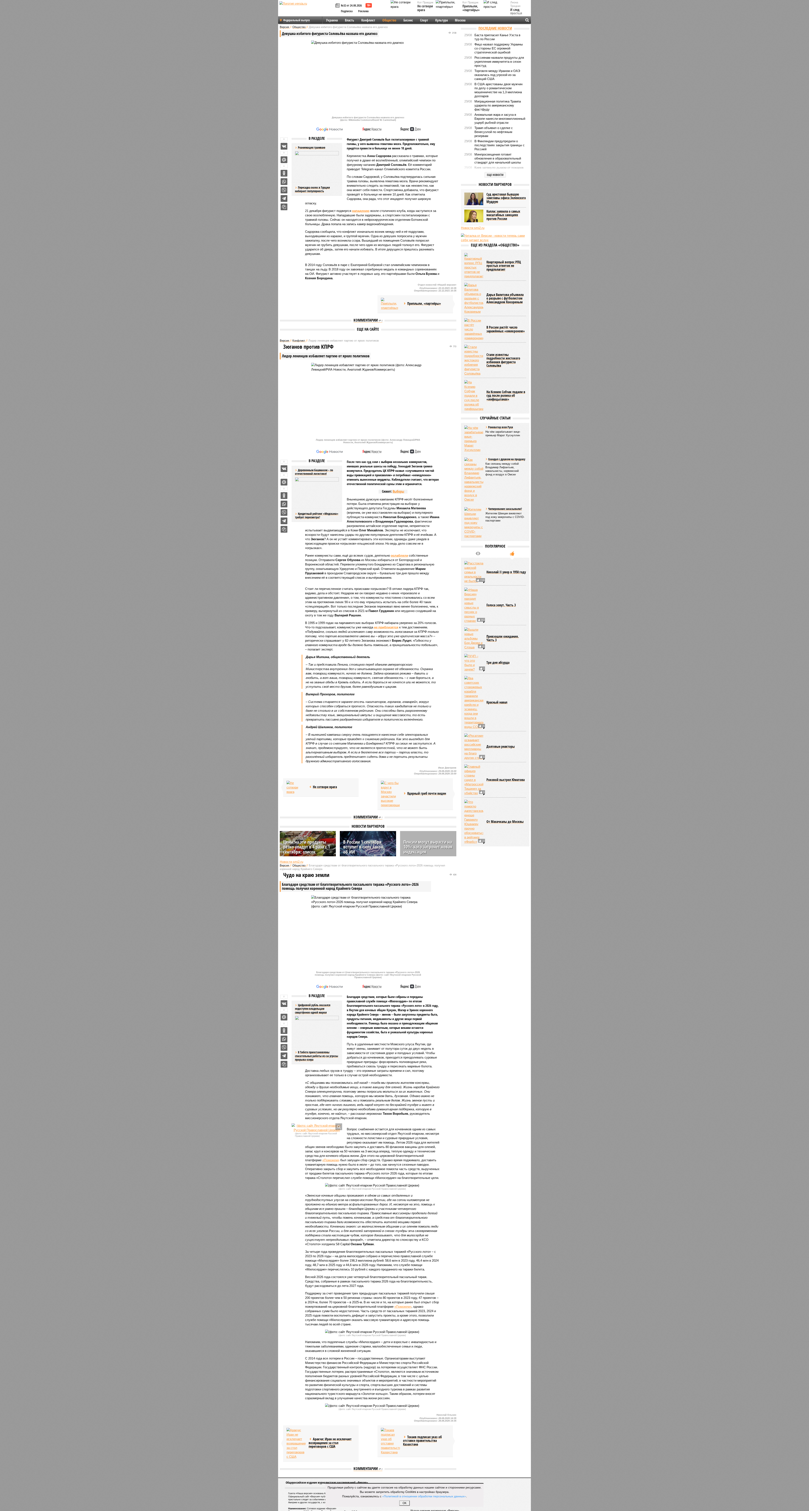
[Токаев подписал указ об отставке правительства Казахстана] (390, 1441)
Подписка (347, 11)
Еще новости (495, 175)
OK (405, 1503)
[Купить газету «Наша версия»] (338, 5)
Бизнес (408, 20)
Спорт (424, 20)
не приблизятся (386, 627)
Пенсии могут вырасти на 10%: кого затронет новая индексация (427, 847)
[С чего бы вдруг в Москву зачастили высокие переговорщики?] (390, 794)
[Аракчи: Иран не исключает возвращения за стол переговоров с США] (296, 1443)
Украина (332, 20)
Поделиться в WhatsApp (284, 181)
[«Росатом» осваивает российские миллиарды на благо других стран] (473, 746)
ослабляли (399, 555)
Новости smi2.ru (291, 861)
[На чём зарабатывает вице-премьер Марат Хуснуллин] (473, 439)
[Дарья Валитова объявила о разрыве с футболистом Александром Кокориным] (473, 298)
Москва (460, 20)
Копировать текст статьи (284, 207)
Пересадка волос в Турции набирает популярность (312, 189)
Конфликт (368, 20)
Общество (389, 20)
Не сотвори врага (425, 8)
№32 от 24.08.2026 (351, 5)
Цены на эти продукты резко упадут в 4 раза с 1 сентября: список (306, 847)
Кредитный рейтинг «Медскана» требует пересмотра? (316, 515)
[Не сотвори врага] (296, 787)
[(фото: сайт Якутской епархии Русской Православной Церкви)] (317, 1127)
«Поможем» (330, 1160)
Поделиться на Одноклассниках (284, 173)
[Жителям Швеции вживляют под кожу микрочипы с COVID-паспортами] (473, 522)
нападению (361, 211)
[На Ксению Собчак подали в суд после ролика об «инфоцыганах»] (473, 395)
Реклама (363, 11)
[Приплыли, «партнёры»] (390, 304)
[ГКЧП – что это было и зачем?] (473, 663)
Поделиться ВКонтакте (284, 146)
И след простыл (516, 11)
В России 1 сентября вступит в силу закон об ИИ (363, 847)
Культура (441, 20)
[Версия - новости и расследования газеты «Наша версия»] (306, 10)
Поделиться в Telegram (284, 198)
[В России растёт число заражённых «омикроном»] (473, 329)
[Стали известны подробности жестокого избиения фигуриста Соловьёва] (473, 360)
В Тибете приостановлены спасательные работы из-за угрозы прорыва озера (316, 1055)
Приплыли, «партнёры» (471, 8)
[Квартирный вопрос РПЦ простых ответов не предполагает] (473, 265)
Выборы (398, 491)
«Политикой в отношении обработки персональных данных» (424, 1496)
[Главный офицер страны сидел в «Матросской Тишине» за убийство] (473, 779)
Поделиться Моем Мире (284, 159)
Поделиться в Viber (284, 190)
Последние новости (495, 28)
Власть (349, 20)
